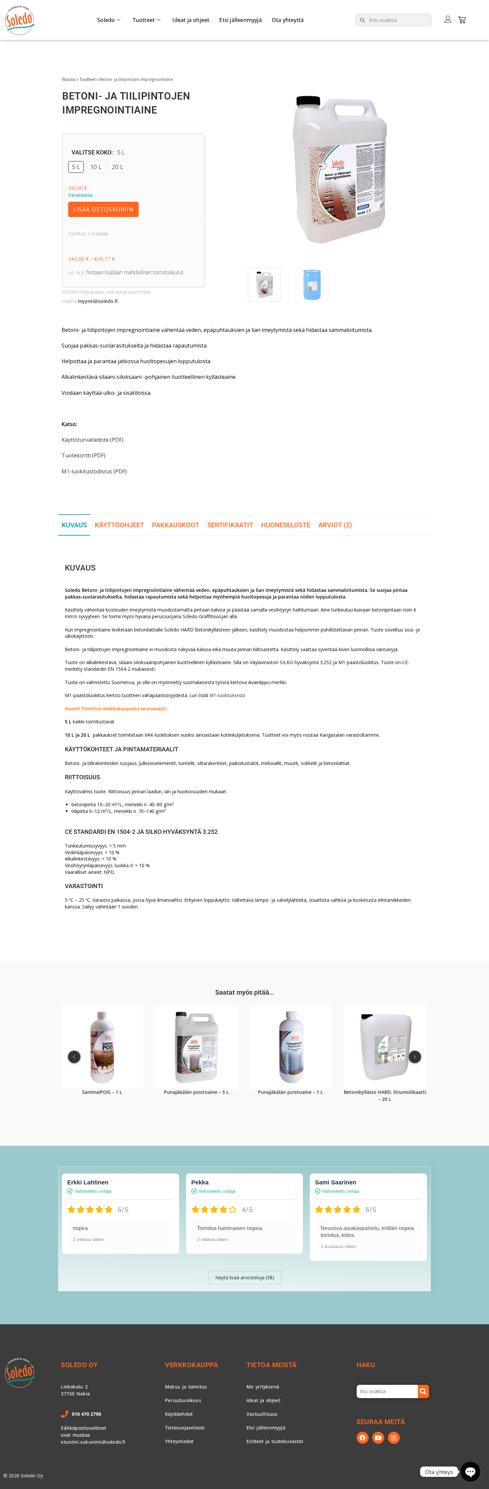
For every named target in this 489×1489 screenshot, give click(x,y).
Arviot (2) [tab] (335, 525)
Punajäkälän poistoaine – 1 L (290, 1092)
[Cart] (462, 20)
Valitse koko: (98, 152)
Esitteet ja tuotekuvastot (274, 1441)
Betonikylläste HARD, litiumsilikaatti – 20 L (385, 1096)
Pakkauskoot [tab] (175, 525)
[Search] (423, 1391)
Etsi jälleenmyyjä (240, 20)
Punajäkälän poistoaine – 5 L (196, 1092)
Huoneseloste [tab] (285, 525)
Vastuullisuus (262, 1414)
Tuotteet (144, 20)
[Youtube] (378, 1438)
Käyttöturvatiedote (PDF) (92, 439)
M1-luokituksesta (227, 695)
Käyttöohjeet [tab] (119, 525)
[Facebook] (363, 1438)
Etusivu (69, 79)
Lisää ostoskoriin (103, 209)
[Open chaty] (470, 1472)
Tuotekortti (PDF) (83, 455)
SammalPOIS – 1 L (102, 1092)
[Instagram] (394, 1438)
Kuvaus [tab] (74, 525)
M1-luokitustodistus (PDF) (94, 471)
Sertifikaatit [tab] (230, 525)
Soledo (106, 20)
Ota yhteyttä (288, 20)
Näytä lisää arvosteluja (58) (244, 1277)
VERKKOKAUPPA (191, 1365)
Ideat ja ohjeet (190, 20)
